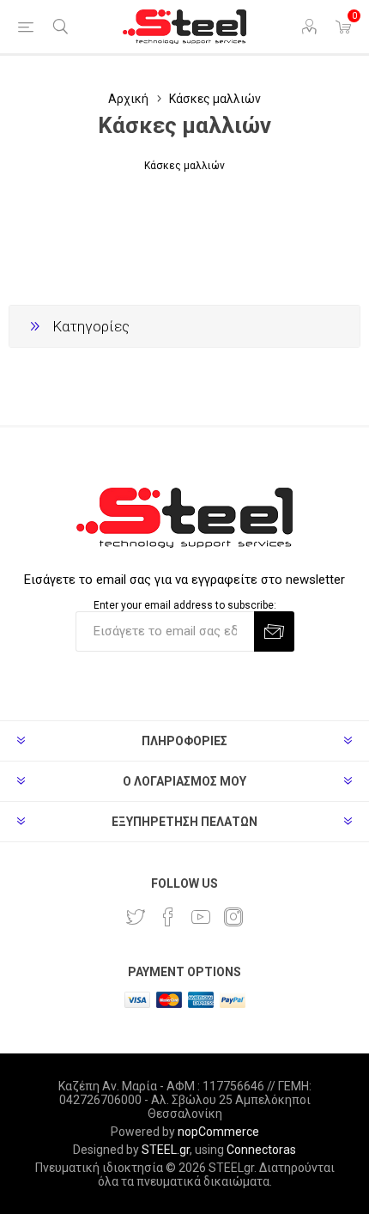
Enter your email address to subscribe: (185, 605)
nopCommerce (218, 1131)
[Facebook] (168, 917)
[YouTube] (201, 917)
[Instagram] (233, 917)
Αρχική (128, 99)
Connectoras (261, 1149)
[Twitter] (135, 917)
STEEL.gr (166, 1149)
